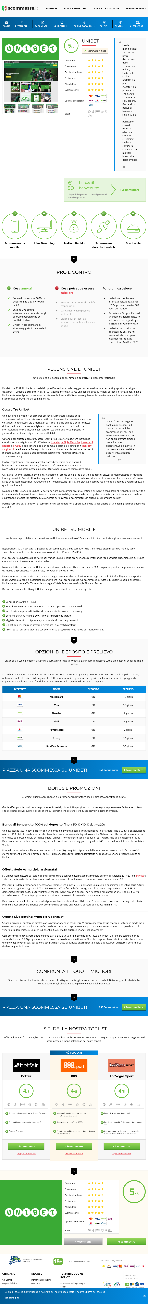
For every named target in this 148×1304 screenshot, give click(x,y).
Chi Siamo (7, 1279)
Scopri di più (12, 1297)
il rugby (17, 445)
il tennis (85, 442)
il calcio (55, 442)
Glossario (35, 1283)
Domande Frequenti (41, 1279)
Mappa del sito (9, 1283)
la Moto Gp (73, 442)
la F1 (63, 442)
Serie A (140, 875)
